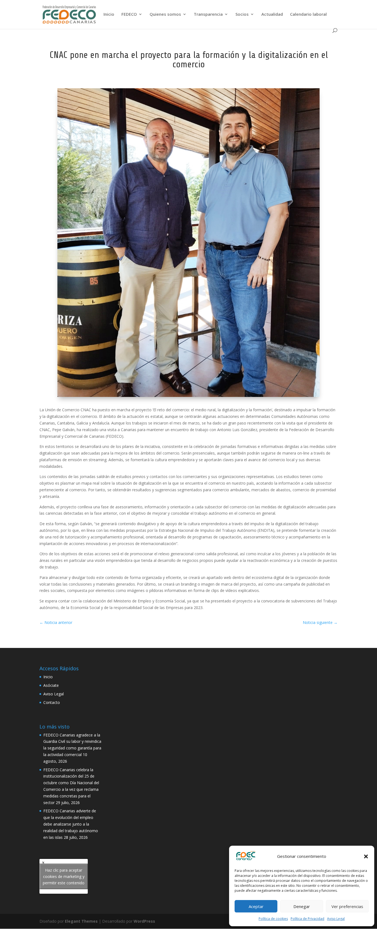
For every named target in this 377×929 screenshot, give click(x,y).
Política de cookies (273, 918)
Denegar (301, 906)
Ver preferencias (347, 906)
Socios (242, 14)
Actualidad (272, 14)
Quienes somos (165, 14)
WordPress (144, 921)
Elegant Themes (81, 921)
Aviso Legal (336, 918)
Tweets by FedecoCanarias (63, 876)
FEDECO (129, 14)
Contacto (51, 702)
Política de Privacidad (307, 918)
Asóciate (51, 685)
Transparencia (208, 14)
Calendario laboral (308, 14)
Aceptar (256, 906)
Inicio (108, 14)
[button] (366, 856)
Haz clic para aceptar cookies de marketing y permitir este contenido (63, 876)
